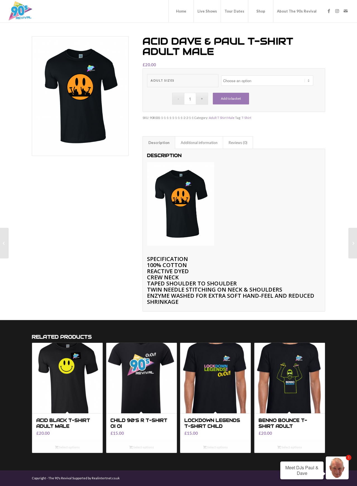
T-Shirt (246, 117)
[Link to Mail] (345, 11)
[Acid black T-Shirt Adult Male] (4, 243)
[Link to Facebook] (329, 11)
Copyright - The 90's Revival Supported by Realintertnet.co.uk (76, 478)
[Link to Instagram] (337, 11)
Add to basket (231, 98)
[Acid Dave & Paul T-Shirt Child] (352, 243)
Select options (69, 447)
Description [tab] (159, 142)
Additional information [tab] (199, 142)
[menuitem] (181, 11)
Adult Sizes (163, 80)
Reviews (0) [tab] (238, 142)
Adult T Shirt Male (222, 117)
